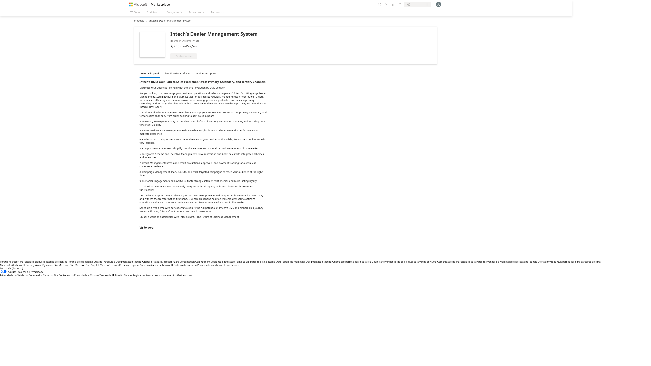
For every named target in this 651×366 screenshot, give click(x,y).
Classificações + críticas (177, 73)
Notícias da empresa (185, 265)
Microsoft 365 (66, 265)
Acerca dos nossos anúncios (160, 275)
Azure (38, 265)
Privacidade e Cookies (86, 275)
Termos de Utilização (111, 275)
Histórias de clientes (55, 261)
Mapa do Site (50, 275)
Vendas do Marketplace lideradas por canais (512, 261)
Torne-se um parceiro (247, 261)
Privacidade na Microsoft (211, 265)
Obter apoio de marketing (290, 261)
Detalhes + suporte (205, 73)
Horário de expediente (80, 261)
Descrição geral (150, 73)
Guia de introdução (104, 261)
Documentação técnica (129, 261)
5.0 (175, 46)
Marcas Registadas (134, 275)
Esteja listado (267, 261)
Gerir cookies (184, 275)
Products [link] (139, 20)
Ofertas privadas (151, 261)
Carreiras (145, 265)
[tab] (151, 73)
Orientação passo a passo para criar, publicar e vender (362, 261)
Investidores (232, 265)
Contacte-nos (66, 275)
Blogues (39, 261)
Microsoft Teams (109, 265)
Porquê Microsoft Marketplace (17, 261)
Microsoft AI (7, 265)
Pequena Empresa (129, 265)
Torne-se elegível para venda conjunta (415, 261)
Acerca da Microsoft (161, 265)
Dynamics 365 (50, 265)
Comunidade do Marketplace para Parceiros (462, 261)
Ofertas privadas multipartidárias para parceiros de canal (569, 261)
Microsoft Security (24, 265)
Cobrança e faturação (223, 261)
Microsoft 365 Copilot (87, 265)
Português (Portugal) (11, 268)
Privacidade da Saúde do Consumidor (21, 275)
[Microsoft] (138, 4)
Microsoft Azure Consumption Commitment (186, 261)
